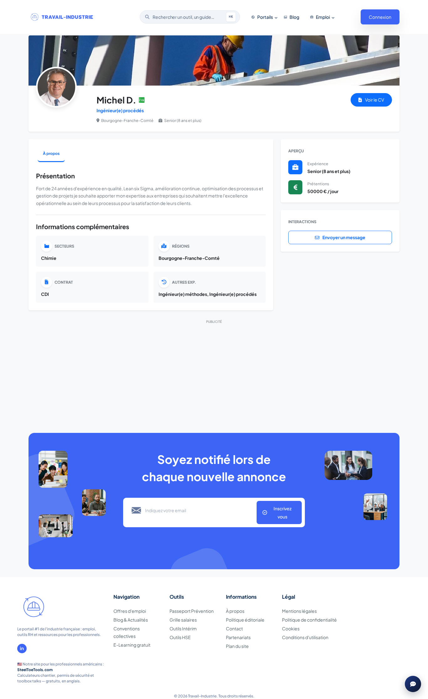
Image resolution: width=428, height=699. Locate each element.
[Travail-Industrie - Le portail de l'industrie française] (62, 17)
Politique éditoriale (245, 620)
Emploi (323, 17)
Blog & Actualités (130, 620)
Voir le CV (374, 99)
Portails (265, 17)
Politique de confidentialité (309, 620)
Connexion (380, 17)
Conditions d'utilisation (305, 637)
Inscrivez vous (282, 512)
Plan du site (237, 646)
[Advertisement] (214, 372)
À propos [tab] (51, 153)
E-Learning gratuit (131, 645)
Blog (294, 17)
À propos (235, 611)
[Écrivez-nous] (413, 684)
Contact (234, 628)
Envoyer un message (343, 237)
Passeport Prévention (192, 611)
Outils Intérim (183, 628)
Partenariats (238, 637)
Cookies (291, 628)
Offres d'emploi (129, 611)
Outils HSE (180, 637)
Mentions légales (299, 611)
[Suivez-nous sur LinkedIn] (22, 648)
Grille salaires (183, 620)
